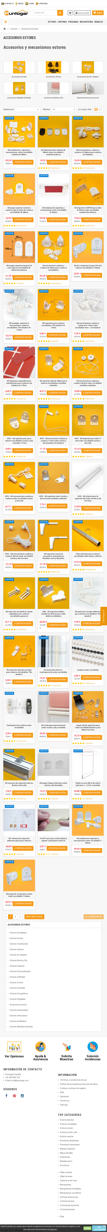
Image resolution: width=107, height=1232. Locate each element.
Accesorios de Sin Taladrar (88, 77)
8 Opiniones (55, 399)
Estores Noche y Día (18, 960)
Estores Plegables (18, 999)
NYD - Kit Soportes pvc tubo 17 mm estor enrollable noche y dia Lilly (88, 440)
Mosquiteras (86, 22)
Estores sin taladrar (18, 955)
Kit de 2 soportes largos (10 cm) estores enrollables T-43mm (88, 267)
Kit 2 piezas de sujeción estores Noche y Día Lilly (19, 784)
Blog (62, 1216)
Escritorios (64, 1165)
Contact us (65, 1101)
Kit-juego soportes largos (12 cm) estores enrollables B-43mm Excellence (19, 268)
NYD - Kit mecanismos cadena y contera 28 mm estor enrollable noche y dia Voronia (19, 556)
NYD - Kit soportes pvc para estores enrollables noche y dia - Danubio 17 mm (19, 440)
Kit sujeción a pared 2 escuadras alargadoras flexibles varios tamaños (53, 556)
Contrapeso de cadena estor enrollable (19, 726)
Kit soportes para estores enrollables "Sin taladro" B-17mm (53, 325)
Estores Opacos (17, 949)
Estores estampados (19, 1010)
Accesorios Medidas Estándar (19, 98)
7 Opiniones (89, 168)
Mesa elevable (66, 1153)
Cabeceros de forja (68, 1180)
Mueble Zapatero (67, 1149)
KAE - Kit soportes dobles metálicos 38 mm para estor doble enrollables (53, 614)
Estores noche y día (68, 1132)
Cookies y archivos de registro (73, 1088)
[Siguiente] (20, 916)
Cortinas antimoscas (69, 1197)
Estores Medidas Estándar (21, 1027)
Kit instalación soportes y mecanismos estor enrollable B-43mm (53, 210)
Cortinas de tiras (67, 1201)
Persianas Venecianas (70, 1145)
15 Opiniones (55, 283)
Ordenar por (8, 109)
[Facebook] (6, 1096)
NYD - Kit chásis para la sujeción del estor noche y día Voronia (88, 498)
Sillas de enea (66, 1176)
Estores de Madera (18, 1021)
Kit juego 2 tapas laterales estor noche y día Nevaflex (53, 784)
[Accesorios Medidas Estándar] (19, 88)
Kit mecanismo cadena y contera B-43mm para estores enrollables (53, 268)
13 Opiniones (21, 741)
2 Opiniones (89, 225)
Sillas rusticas (66, 1172)
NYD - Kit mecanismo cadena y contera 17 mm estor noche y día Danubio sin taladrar (53, 440)
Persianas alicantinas (69, 1140)
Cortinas (62, 22)
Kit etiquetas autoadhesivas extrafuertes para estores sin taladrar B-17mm (19, 383)
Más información (99, 1228)
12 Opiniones (21, 629)
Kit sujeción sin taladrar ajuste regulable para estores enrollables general (19, 614)
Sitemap (64, 1105)
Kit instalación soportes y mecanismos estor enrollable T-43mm (88, 840)
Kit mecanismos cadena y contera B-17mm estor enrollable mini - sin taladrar (88, 325)
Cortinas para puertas (69, 1205)
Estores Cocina (16, 982)
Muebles (98, 22)
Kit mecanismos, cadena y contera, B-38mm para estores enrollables (87, 152)
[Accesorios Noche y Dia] (53, 88)
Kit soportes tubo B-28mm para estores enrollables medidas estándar (53, 383)
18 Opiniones (90, 569)
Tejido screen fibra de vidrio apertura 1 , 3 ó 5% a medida (87, 784)
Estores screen (66, 1128)
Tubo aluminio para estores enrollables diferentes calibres (88, 555)
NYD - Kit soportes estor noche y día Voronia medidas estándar (53, 497)
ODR (62, 1092)
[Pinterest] (14, 1096)
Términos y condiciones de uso (73, 1080)
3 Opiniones (21, 798)
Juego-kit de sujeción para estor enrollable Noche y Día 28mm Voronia (87, 727)
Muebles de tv (66, 1161)
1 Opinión (20, 283)
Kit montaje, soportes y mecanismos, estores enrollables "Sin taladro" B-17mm (19, 326)
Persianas (73, 22)
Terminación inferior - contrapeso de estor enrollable (53, 671)
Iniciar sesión (83, 13)
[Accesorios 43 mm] (53, 67)
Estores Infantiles (17, 988)
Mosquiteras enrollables (70, 1189)
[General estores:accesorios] (88, 88)
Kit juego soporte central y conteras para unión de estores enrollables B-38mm (19, 210)
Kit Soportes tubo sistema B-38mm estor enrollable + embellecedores (53, 152)
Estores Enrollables (18, 933)
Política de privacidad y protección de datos (79, 1084)
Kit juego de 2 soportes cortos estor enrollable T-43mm (19, 895)
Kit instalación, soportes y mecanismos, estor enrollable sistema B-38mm (19, 152)
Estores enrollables (68, 1124)
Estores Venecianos (18, 1016)
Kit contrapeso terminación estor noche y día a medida (53, 726)
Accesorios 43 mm (53, 77)
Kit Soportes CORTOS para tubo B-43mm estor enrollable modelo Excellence (87, 210)
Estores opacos (67, 1136)
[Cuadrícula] (96, 109)
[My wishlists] (70, 12)
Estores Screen (16, 938)
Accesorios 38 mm (19, 77)
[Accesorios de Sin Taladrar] (88, 67)
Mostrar (46, 109)
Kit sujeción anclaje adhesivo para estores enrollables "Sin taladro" (88, 614)
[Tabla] (100, 109)
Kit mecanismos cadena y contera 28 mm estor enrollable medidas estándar (88, 383)
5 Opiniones (55, 168)
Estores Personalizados (20, 971)
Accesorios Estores (18, 1005)
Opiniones (64, 1096)
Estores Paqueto (17, 966)
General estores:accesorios (88, 98)
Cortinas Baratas (67, 1209)
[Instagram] (22, 1096)
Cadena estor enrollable (88, 670)
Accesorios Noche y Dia (53, 98)
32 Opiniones (21, 225)
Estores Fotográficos (19, 993)
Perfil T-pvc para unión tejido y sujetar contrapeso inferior (53, 839)
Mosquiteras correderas (70, 1193)
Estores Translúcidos (19, 944)
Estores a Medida (17, 977)
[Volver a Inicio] (4, 28)
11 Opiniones (55, 685)
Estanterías (65, 1157)
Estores (52, 22)
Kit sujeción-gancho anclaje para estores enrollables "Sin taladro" (19, 672)
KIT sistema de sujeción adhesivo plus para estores (19, 839)
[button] (103, 616)
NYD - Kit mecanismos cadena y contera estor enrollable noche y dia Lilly (19, 498)
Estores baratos (67, 1120)
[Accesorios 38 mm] (19, 67)
